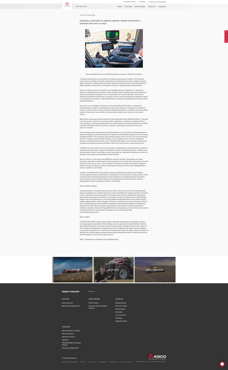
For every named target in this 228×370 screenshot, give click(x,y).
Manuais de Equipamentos (71, 306)
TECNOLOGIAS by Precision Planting (71, 344)
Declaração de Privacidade (69, 362)
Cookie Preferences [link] (126, 362)
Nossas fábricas (120, 303)
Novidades (118, 312)
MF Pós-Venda (128, 6)
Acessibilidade (102, 362)
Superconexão (120, 309)
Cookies (82, 362)
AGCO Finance (94, 303)
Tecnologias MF (162, 6)
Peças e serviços (67, 303)
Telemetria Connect (68, 337)
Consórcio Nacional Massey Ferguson (98, 307)
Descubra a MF (152, 6)
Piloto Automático (68, 334)
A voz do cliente (120, 315)
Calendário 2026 (121, 321)
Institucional (91, 362)
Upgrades (65, 340)
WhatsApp (118, 318)
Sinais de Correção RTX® (70, 348)
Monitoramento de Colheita (71, 331)
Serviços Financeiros (140, 6)
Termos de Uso (113, 362)
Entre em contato (121, 306)
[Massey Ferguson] (67, 4)
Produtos (120, 6)
